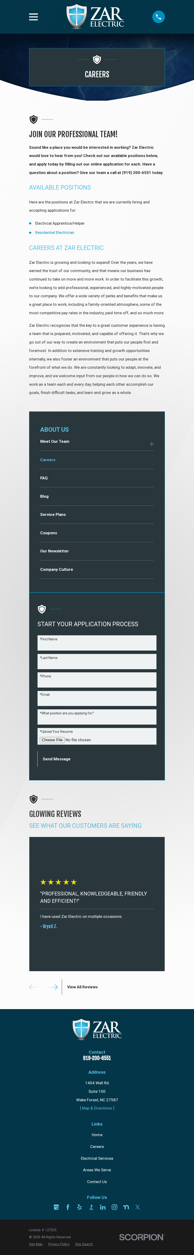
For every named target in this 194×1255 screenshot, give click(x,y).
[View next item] (53, 987)
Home (97, 1134)
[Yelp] (79, 1207)
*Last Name (48, 658)
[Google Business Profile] (56, 1207)
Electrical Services (97, 1158)
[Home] (94, 17)
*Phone (45, 676)
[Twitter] (138, 1207)
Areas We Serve (97, 1170)
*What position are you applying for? (67, 713)
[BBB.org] (91, 1207)
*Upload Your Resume (56, 731)
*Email (45, 694)
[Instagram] (114, 1207)
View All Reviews (82, 987)
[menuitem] (93, 444)
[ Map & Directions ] (97, 1108)
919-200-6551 (97, 1058)
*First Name (48, 639)
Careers (97, 1146)
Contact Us (97, 1181)
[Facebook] (68, 1207)
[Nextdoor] (126, 1207)
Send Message (57, 759)
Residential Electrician (54, 232)
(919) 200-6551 (136, 172)
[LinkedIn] (103, 1207)
